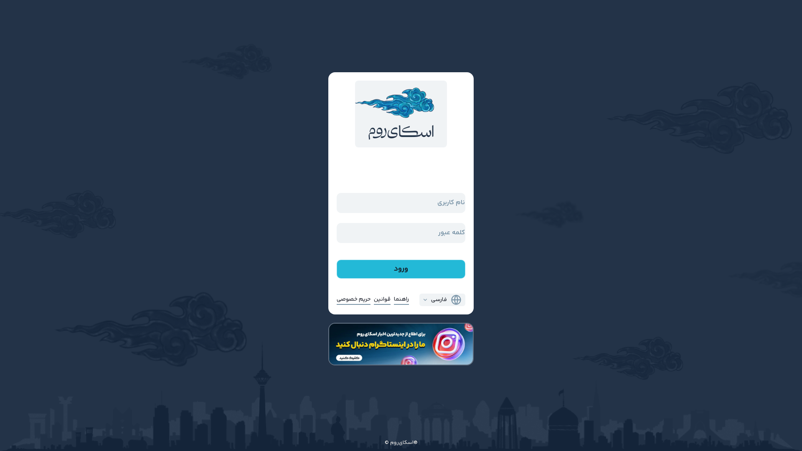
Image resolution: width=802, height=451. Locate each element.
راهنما (401, 299)
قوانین (382, 299)
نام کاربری (451, 203)
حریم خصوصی (354, 299)
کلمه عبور (451, 233)
